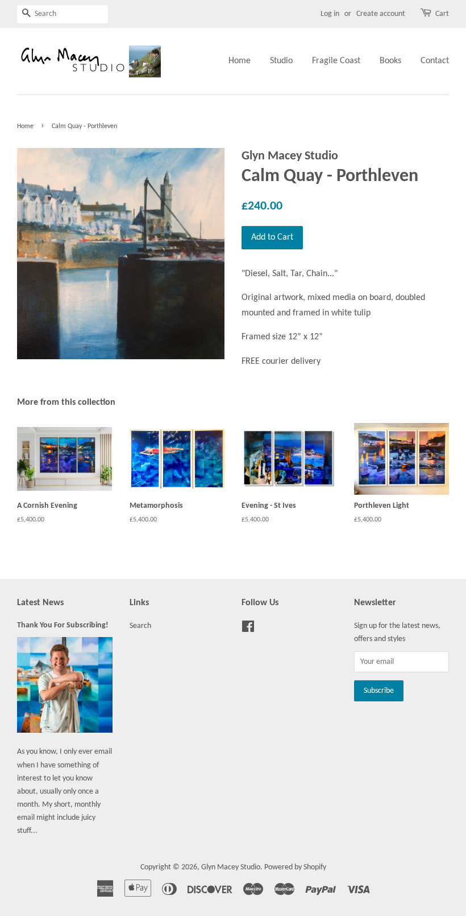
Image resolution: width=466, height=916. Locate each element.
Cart (442, 14)
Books (390, 60)
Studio (281, 60)
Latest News (40, 602)
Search (140, 626)
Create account (380, 14)
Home (239, 60)
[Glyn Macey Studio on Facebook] (248, 629)
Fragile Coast (336, 60)
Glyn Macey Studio (230, 867)
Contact (435, 60)
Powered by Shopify (295, 867)
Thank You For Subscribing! (63, 625)
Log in (330, 14)
